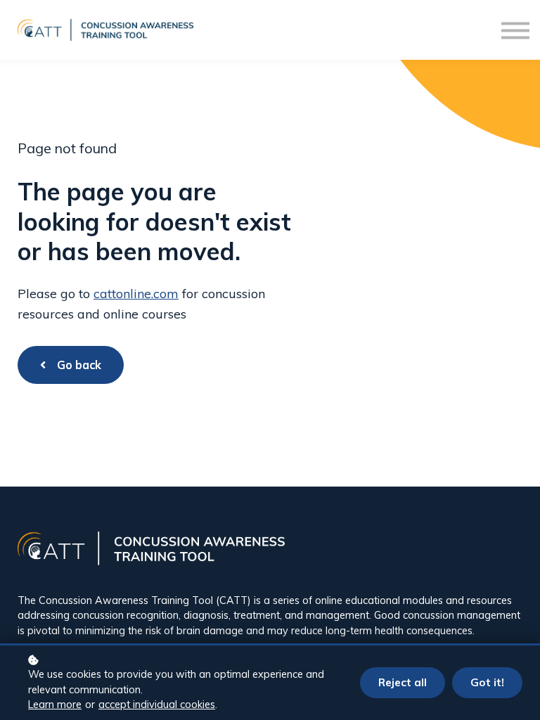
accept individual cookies (156, 704)
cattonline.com (136, 293)
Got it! (487, 682)
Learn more (55, 704)
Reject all (402, 682)
